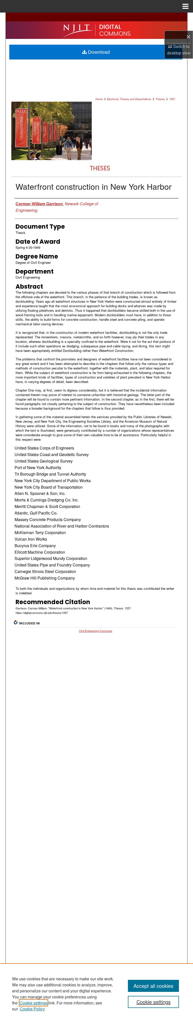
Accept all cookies (153, 985)
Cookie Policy (32, 1009)
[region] (96, 993)
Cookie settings (33, 1003)
